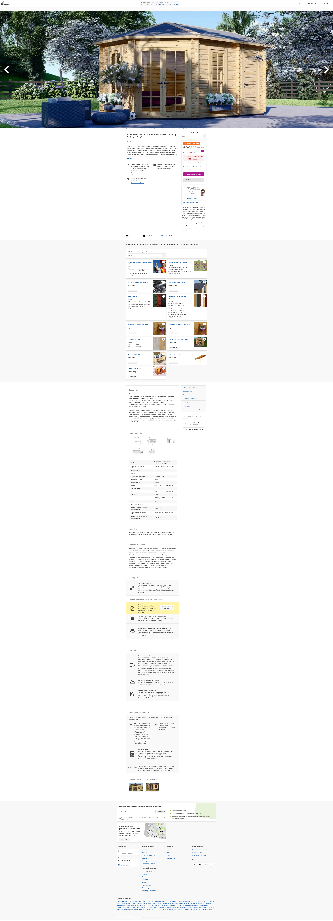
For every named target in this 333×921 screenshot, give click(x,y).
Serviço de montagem (148, 855)
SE (159, 917)
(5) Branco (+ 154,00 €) (176, 312)
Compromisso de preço (148, 863)
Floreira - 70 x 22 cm (134, 354)
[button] (136, 440)
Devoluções (145, 861)
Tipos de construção (148, 877)
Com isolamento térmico (137, 905)
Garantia (144, 858)
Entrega (185, 402)
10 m (146, 905)
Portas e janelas (146, 885)
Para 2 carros (184, 907)
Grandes (151, 901)
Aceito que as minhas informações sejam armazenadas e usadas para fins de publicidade (143, 818)
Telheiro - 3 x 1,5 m (174, 354)
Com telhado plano (204, 905)
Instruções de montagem (190, 398)
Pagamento (186, 406)
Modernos (208, 903)
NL (156, 917)
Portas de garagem (147, 888)
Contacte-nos (302, 3)
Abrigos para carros (206, 909)
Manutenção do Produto (149, 890)
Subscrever (161, 811)
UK (143, 917)
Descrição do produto (189, 387)
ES (153, 917)
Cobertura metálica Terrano (176, 282)
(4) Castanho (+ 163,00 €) (177, 308)
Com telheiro (171, 905)
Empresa (169, 849)
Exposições (170, 852)
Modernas (138, 901)
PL (164, 917)
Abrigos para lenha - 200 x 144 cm (178, 339)
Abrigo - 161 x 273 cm (134, 368)
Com (209, 907)
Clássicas (131, 901)
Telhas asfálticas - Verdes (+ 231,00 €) (139, 302)
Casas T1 (128, 903)
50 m (210, 901)
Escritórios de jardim (123, 907)
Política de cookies (197, 852)
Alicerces (144, 874)
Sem (130, 266)
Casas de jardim (172, 901)
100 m (122, 903)
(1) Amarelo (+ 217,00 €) (177, 305)
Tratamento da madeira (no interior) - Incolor (139, 325)
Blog (168, 855)
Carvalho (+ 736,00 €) (135, 344)
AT (161, 917)
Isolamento (145, 879)
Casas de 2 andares (197, 901)
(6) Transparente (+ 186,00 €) (178, 314)
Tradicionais (201, 903)
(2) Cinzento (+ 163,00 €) (177, 303)
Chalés (164, 901)
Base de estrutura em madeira (177, 262)
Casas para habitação (184, 901)
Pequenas (145, 901)
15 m (151, 905)
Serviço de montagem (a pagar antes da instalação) (139, 263)
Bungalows (158, 901)
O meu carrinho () (324, 3)
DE (148, 917)
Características (187, 391)
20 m (205, 901)
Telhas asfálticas (133, 296)
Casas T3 (141, 903)
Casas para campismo (164, 903)
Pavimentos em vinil (134, 339)
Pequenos (120, 905)
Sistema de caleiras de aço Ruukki (138, 282)
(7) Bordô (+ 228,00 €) (176, 317)
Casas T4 (148, 903)
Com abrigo (163, 909)
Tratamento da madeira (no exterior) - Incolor (179, 325)
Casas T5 (154, 903)
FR (146, 917)
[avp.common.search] (331, 9)
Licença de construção (148, 871)
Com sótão (180, 905)
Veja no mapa (124, 839)
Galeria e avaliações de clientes (192, 409)
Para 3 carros (193, 907)
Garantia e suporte (188, 395)
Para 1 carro (175, 907)
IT (151, 917)
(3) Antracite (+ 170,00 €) (177, 310)
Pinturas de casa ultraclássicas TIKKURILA (177, 297)
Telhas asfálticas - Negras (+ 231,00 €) (139, 304)
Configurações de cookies (199, 855)
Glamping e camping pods (137, 907)
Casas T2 (134, 903)
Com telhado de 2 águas (191, 905)
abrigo (212, 907)
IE (166, 917)
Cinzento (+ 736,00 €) (135, 347)
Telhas (144, 882)
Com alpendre (163, 905)
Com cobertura (202, 907)
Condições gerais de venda (200, 849)
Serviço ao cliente (313, 3)
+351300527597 (147, 4)
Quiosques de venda (151, 907)
